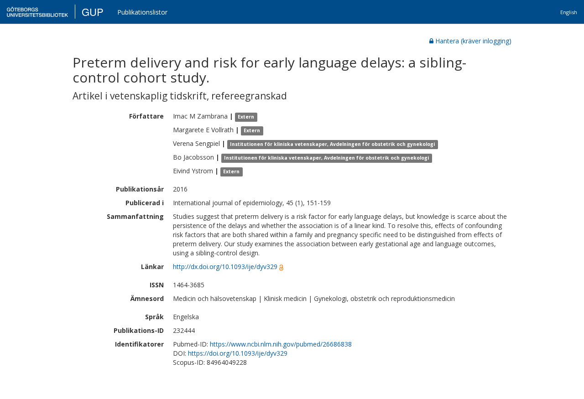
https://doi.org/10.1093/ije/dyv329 (237, 353)
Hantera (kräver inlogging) (473, 40)
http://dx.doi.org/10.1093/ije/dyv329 (225, 266)
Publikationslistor (142, 12)
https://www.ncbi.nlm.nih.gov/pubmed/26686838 (281, 344)
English (568, 12)
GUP (93, 12)
